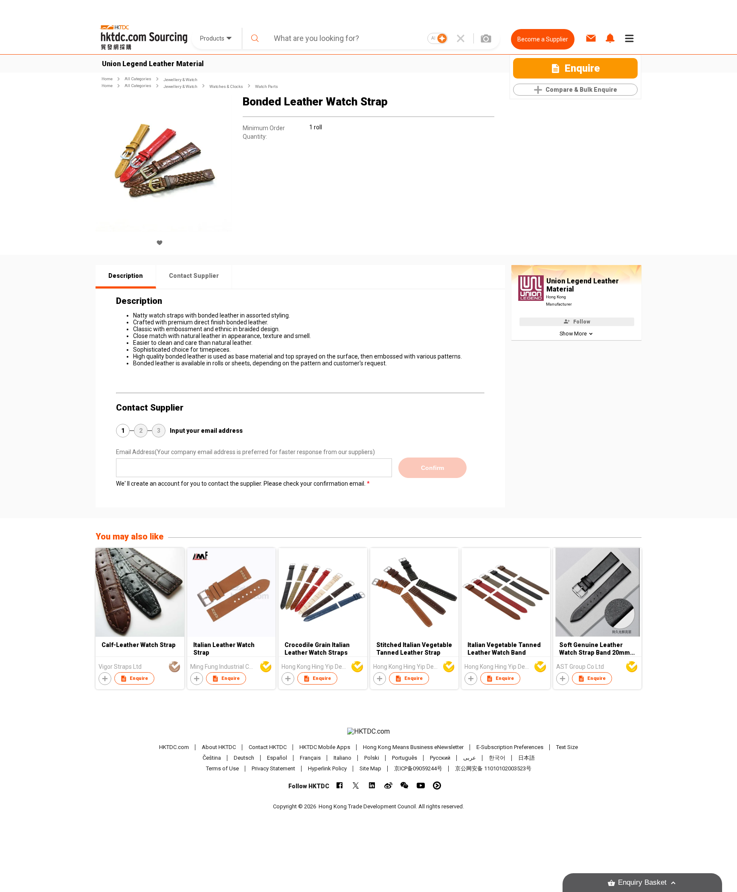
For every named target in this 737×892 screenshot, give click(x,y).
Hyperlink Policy (327, 768)
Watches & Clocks (226, 86)
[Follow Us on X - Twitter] (356, 785)
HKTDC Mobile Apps (324, 747)
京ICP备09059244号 (418, 768)
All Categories (138, 78)
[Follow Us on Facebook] (340, 785)
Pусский (440, 758)
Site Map (370, 768)
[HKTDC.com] (368, 731)
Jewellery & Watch (180, 79)
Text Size (567, 747)
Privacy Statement (273, 768)
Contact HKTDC (268, 747)
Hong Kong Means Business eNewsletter (413, 747)
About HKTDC (219, 747)
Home (107, 78)
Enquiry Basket (642, 882)
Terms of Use (222, 768)
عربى (469, 758)
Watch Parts (266, 86)
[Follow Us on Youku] (437, 785)
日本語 (526, 758)
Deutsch (244, 758)
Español (277, 758)
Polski (371, 758)
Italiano (342, 758)
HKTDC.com (174, 747)
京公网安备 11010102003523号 (493, 768)
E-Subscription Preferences (509, 747)
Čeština (212, 758)
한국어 (497, 758)
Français (310, 758)
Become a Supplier (542, 39)
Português (404, 758)
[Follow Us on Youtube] (421, 785)
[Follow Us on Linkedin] (372, 785)
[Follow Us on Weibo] (388, 785)
